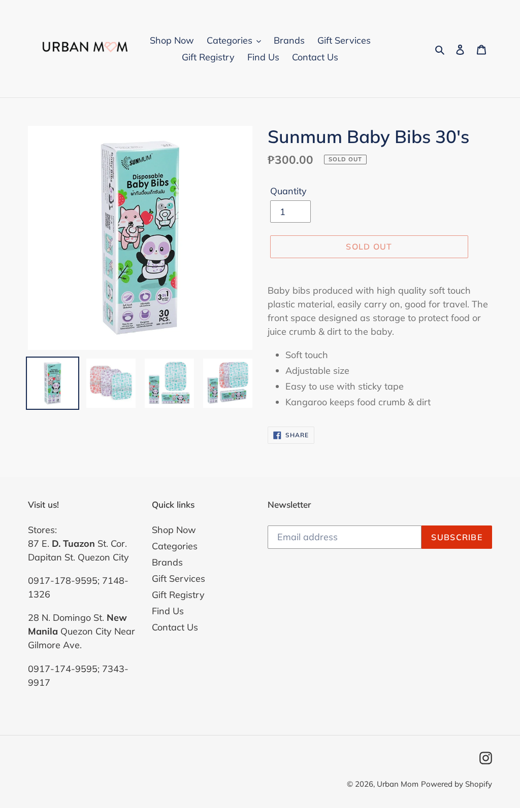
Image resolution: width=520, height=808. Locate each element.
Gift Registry (178, 595)
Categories (175, 546)
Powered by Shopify (456, 784)
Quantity (288, 191)
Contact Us (175, 627)
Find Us (168, 611)
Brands (167, 562)
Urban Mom (397, 784)
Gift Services (178, 578)
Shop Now (174, 530)
